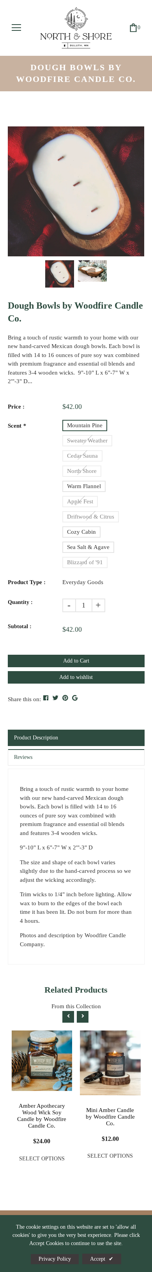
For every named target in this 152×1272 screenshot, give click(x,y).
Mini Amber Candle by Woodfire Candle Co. (110, 1116)
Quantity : (20, 602)
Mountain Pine (85, 425)
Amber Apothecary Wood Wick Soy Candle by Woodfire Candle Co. (41, 1116)
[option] (76, 191)
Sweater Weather (87, 440)
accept (101, 1259)
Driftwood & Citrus (90, 516)
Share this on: (24, 699)
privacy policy (55, 1259)
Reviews (23, 757)
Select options (42, 1159)
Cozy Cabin (81, 532)
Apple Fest (80, 501)
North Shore (82, 471)
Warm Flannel (84, 486)
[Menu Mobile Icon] (16, 27)
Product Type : (27, 582)
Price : (16, 406)
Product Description (36, 738)
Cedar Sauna (82, 456)
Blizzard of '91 (85, 562)
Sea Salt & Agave (88, 547)
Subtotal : (20, 626)
